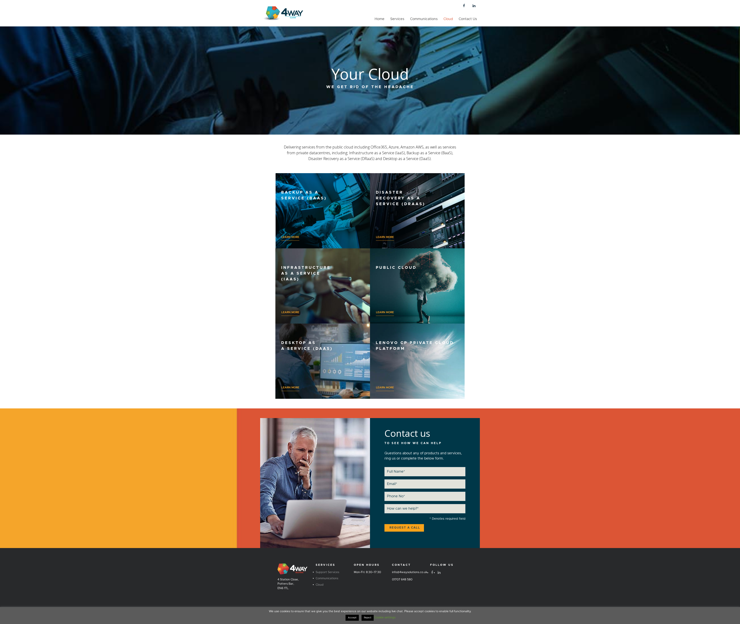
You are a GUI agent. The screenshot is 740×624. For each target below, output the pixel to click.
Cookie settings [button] (384, 617)
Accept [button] (352, 617)
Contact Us (468, 19)
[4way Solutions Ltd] (283, 13)
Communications (424, 19)
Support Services (327, 572)
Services (397, 19)
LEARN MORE (290, 237)
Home (379, 19)
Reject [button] (367, 617)
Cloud (448, 19)
